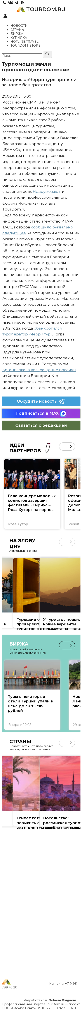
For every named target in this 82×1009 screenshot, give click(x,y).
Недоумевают (46, 191)
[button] (63, 446)
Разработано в (50, 1000)
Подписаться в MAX (37, 413)
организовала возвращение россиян (39, 370)
